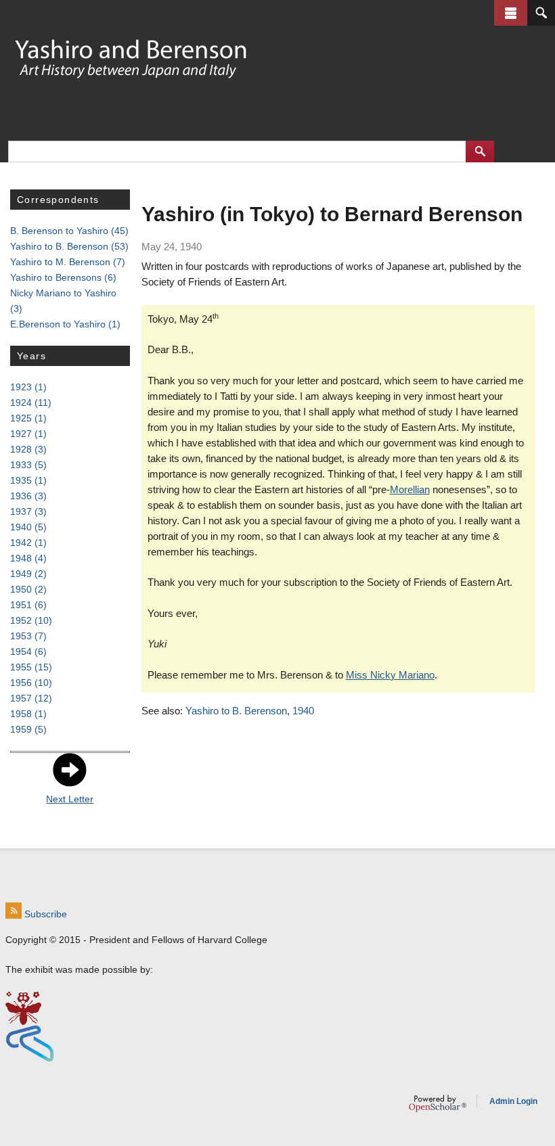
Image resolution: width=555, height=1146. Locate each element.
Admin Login (513, 1101)
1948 (28, 558)
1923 (28, 387)
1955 (31, 667)
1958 (28, 713)
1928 (28, 449)
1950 (28, 589)
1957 (31, 698)
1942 (28, 542)
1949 (28, 573)
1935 (28, 480)
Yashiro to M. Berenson (67, 261)
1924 (30, 402)
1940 (303, 710)
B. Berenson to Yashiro (69, 230)
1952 (31, 620)
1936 (28, 495)
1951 (28, 604)
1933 (28, 464)
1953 (28, 636)
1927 (28, 433)
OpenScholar (437, 1103)
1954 (28, 651)
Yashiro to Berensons (63, 277)
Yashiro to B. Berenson (236, 710)
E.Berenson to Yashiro (65, 324)
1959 (28, 729)
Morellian (410, 489)
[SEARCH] (541, 13)
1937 (28, 511)
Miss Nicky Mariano (390, 675)
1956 (31, 682)
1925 (28, 418)
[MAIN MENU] (510, 13)
